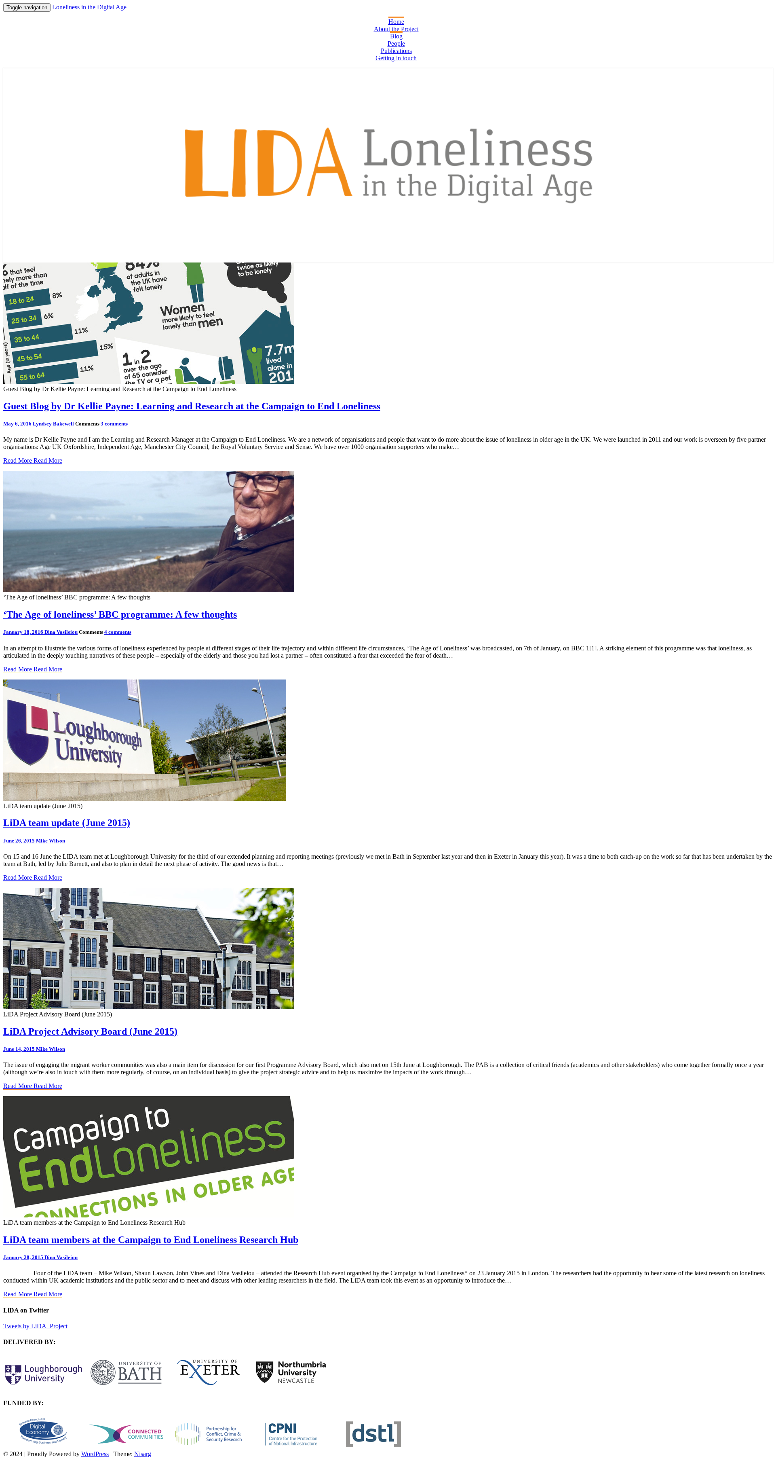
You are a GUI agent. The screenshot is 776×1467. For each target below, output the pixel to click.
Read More (32, 460)
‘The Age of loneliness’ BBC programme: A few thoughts (120, 614)
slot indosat (17, 1273)
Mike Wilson (50, 841)
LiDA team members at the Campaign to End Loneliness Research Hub (150, 1239)
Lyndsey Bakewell (53, 424)
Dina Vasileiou (61, 632)
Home (396, 21)
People (396, 43)
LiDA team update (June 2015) (66, 822)
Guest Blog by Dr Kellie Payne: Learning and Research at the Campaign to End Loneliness (191, 406)
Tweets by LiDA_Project (35, 1326)
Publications (396, 50)
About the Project (396, 28)
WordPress (95, 1453)
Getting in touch (396, 58)
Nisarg (142, 1453)
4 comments (117, 632)
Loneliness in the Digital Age (89, 7)
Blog (396, 36)
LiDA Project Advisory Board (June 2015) (90, 1031)
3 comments (114, 424)
